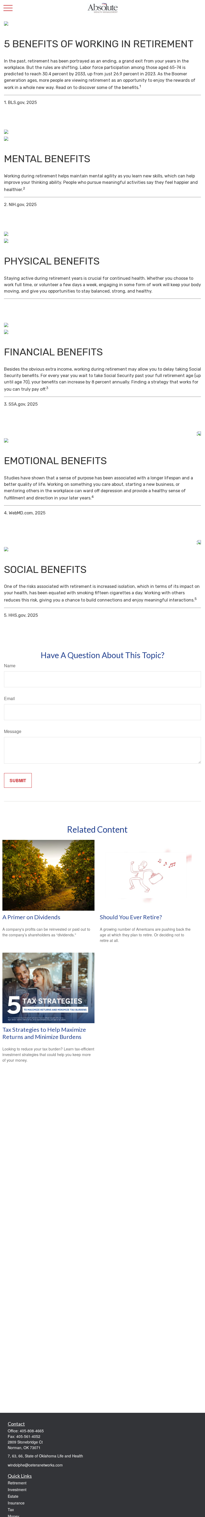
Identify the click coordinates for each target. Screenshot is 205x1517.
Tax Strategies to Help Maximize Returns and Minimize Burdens (44, 1033)
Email (9, 698)
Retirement (17, 1482)
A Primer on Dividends (31, 917)
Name (9, 665)
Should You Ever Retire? (131, 917)
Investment (17, 1489)
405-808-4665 (32, 1430)
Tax (11, 1509)
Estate (13, 1496)
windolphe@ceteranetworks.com (35, 1465)
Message (12, 731)
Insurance (16, 1503)
